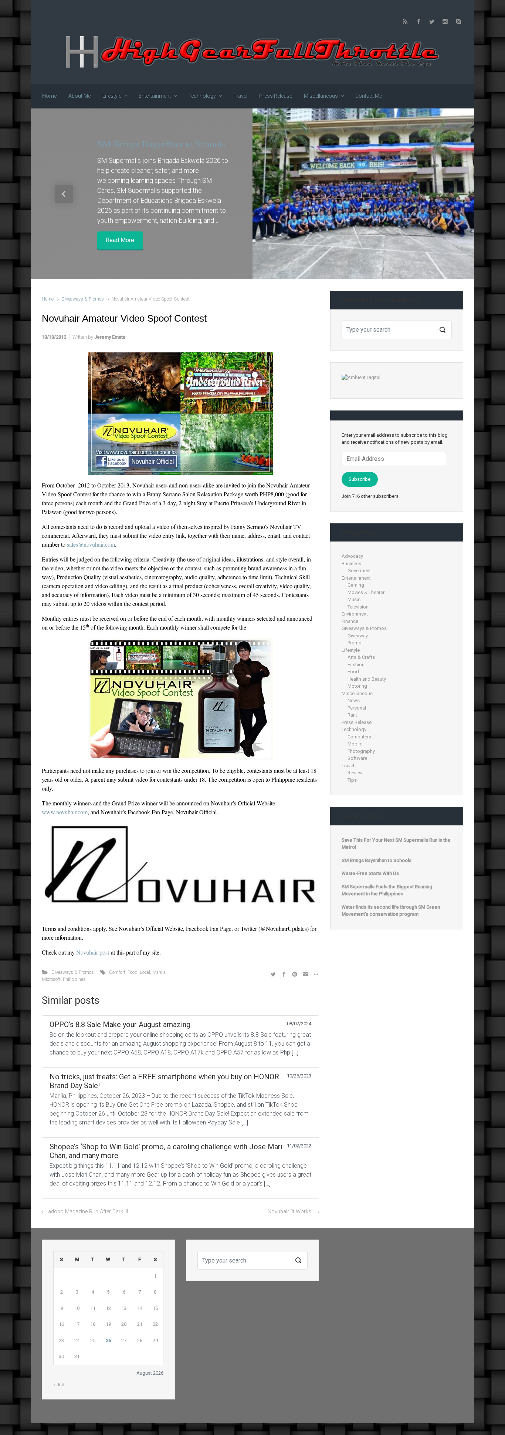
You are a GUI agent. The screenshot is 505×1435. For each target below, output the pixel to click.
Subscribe (359, 479)
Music (354, 599)
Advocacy (352, 556)
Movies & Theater (366, 592)
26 (108, 1340)
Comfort (117, 972)
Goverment (359, 570)
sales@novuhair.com (91, 544)
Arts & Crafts (361, 657)
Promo (355, 643)
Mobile (355, 744)
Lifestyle (351, 650)
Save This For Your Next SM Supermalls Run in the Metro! (396, 843)
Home (48, 299)
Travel (348, 765)
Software (357, 758)
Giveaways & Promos (82, 299)
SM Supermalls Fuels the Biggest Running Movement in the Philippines (387, 890)
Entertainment (356, 578)
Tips (352, 780)
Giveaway (358, 635)
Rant (352, 715)
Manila (159, 972)
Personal (357, 708)
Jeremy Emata (109, 337)
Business (351, 563)
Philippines (74, 979)
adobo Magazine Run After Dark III (88, 1211)
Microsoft (51, 979)
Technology (354, 729)
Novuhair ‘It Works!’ (290, 1211)
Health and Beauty (367, 679)
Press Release (357, 722)
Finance (350, 621)
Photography (361, 751)
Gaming (356, 585)
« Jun (58, 1384)
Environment (355, 614)
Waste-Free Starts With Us (370, 873)
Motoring (357, 686)
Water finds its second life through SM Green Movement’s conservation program (391, 910)
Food (133, 972)
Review (355, 772)
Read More (120, 240)
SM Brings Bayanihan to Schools (161, 143)
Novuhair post (93, 952)
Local (145, 972)
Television (358, 607)
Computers (359, 737)
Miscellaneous (357, 693)
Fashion (356, 664)
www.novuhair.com (65, 812)
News (354, 700)
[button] (64, 193)
